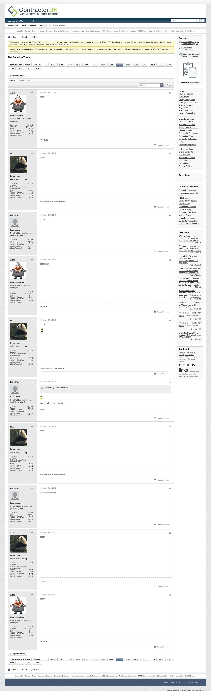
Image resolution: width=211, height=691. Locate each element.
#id (170, 93)
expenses (182, 357)
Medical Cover (185, 215)
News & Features (186, 94)
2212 (144, 65)
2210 (128, 65)
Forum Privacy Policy (61, 44)
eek (12, 153)
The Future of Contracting (127, 31)
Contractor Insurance (187, 190)
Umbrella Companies (93, 31)
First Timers (184, 97)
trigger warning (183, 376)
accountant (182, 352)
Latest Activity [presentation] (25, 80)
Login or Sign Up (15, 21)
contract (181, 355)
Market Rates (184, 155)
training (195, 374)
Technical (152, 31)
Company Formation (187, 207)
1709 (61, 65)
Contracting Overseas (188, 136)
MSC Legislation (185, 110)
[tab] (12, 80)
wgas (196, 376)
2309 (169, 65)
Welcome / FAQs (161, 31)
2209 (120, 65)
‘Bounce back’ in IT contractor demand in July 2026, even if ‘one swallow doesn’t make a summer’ (190, 294)
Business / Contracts (45, 31)
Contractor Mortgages (188, 201)
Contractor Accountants (188, 221)
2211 (136, 65)
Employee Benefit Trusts (189, 102)
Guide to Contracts (186, 130)
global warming (190, 357)
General (27, 31)
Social (172, 31)
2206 (95, 65)
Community (44, 25)
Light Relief (179, 31)
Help (32, 21)
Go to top (198, 682)
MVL (181, 142)
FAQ (24, 25)
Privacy (187, 682)
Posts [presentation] (12, 80)
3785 (28, 68)
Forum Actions (59, 25)
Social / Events (190, 31)
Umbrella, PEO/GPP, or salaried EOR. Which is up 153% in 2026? (190, 335)
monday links (187, 367)
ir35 (188, 359)
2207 (103, 65)
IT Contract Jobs (186, 149)
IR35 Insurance (185, 198)
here (109, 49)
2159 (78, 65)
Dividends (183, 116)
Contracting (19, 31)
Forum (16, 37)
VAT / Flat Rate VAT (187, 122)
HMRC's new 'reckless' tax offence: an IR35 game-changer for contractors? (190, 270)
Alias (12, 93)
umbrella (191, 376)
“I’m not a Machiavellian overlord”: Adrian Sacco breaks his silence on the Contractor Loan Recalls (189, 281)
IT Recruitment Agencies (189, 224)
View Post (67, 387)
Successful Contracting (188, 133)
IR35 (181, 100)
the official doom (187, 374)
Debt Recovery (185, 209)
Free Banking (184, 204)
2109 (70, 65)
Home (181, 91)
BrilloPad (14, 215)
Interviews (183, 160)
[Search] (202, 20)
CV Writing (183, 163)
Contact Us (176, 682)
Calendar (32, 25)
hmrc (183, 359)
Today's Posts (13, 25)
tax (180, 374)
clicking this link (51, 42)
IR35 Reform (142, 31)
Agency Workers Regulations (186, 106)
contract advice (189, 355)
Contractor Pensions (187, 212)
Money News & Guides (188, 127)
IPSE (46, 139)
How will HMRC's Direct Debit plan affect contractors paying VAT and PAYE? (188, 259)
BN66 (192, 100)
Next (37, 68)
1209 (53, 65)
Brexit (34, 31)
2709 (12, 68)
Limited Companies (187, 113)
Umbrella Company (187, 119)
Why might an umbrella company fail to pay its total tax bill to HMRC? (188, 238)
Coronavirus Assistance (61, 31)
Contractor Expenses (187, 145)
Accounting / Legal (78, 31)
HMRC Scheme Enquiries (109, 31)
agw (188, 352)
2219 (153, 65)
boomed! (192, 352)
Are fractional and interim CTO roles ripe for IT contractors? (189, 305)
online (197, 371)
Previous (37, 65)
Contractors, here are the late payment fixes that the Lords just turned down (190, 248)
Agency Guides (185, 166)
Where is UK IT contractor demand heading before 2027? (190, 315)
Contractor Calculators (188, 139)
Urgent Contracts (186, 152)
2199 (86, 65)
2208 (111, 65)
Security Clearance (187, 158)
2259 (161, 65)
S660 (186, 100)
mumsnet (192, 371)
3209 (20, 68)
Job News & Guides (187, 125)
